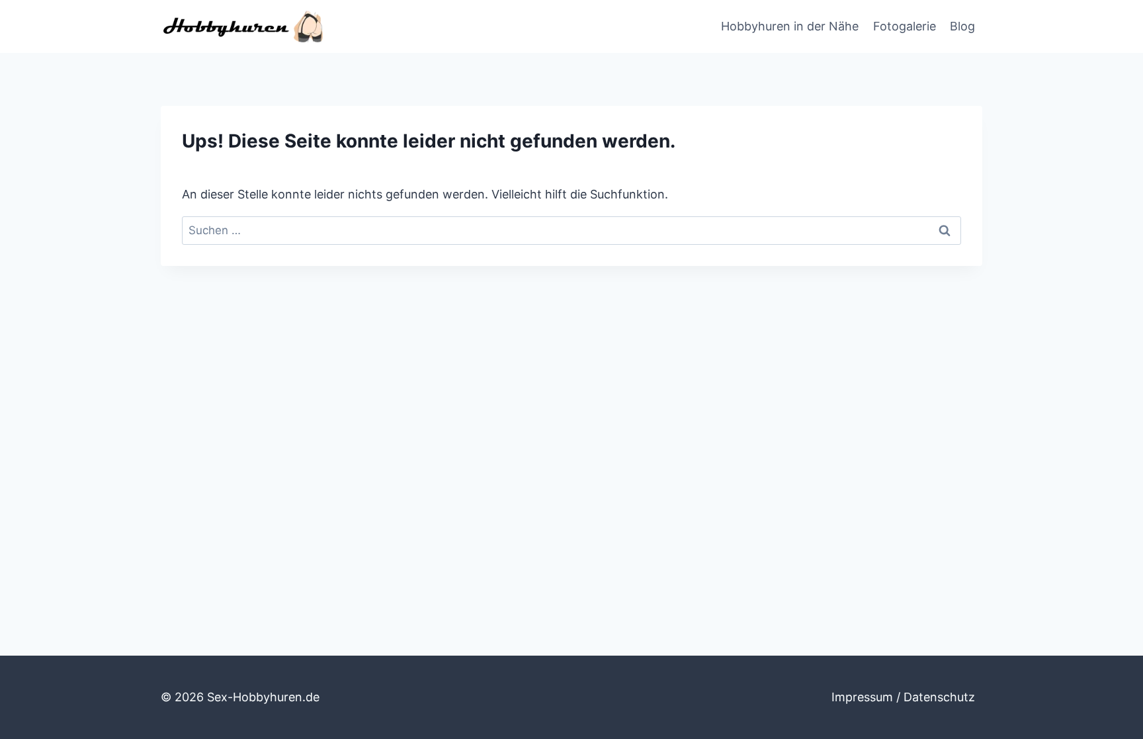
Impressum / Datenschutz (903, 697)
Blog (962, 26)
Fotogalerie (904, 26)
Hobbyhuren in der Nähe (790, 26)
